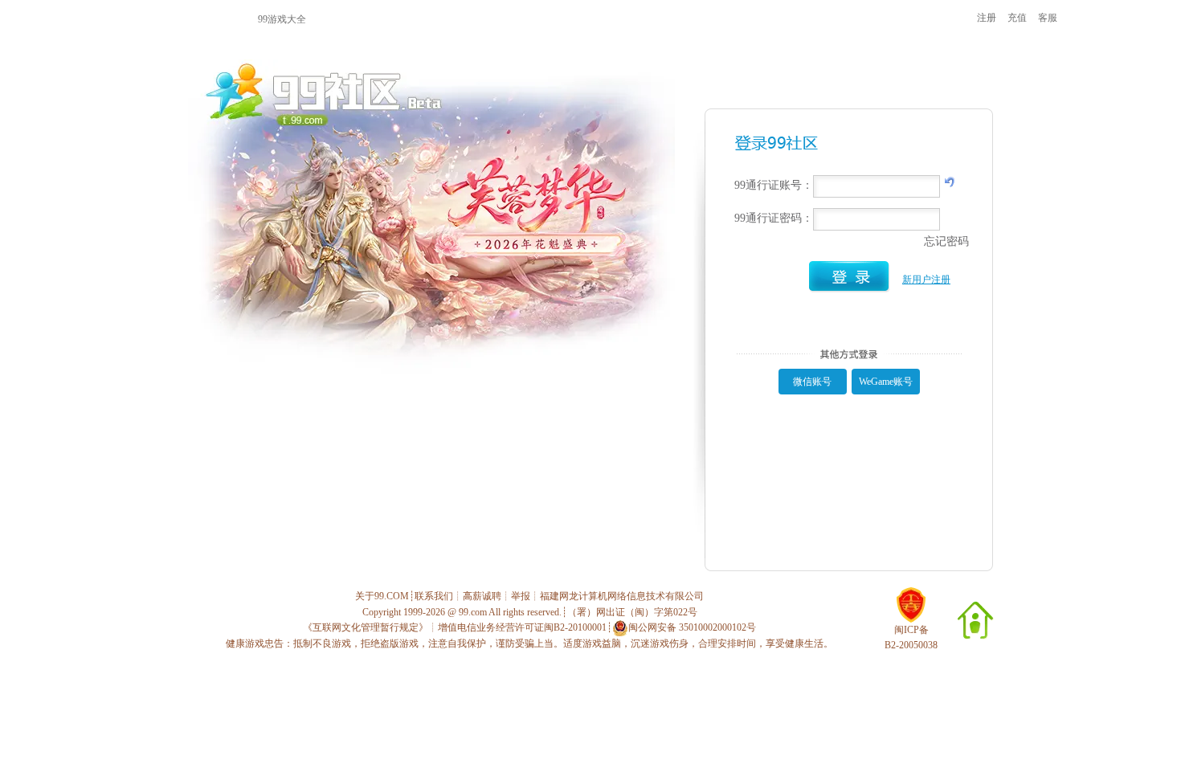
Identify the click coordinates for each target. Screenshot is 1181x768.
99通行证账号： (773, 185)
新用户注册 (926, 279)
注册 (986, 17)
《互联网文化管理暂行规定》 (365, 627)
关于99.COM (382, 596)
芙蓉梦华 (596, 18)
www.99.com (178, 18)
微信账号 (812, 381)
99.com (473, 612)
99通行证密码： (773, 218)
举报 (520, 596)
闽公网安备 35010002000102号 (692, 627)
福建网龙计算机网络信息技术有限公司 (622, 596)
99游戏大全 (282, 19)
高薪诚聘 (482, 596)
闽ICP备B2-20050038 (911, 637)
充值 (1017, 17)
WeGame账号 (886, 381)
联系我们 (434, 596)
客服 (1047, 17)
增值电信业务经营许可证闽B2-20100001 (522, 627)
